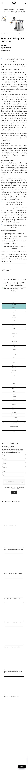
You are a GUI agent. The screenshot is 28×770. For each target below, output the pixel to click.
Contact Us (21, 766)
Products (11, 9)
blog (2, 254)
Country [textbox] (4, 471)
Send (14, 492)
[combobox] (14, 471)
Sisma (6, 256)
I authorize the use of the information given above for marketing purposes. (14, 488)
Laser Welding (20, 9)
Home (6, 9)
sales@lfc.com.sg (7, 50)
